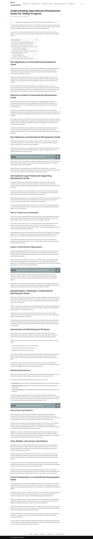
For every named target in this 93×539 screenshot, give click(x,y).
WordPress (21, 537)
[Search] (81, 3)
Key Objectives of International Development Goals (22, 45)
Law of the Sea (71, 3)
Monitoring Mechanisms (18, 53)
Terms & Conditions (59, 534)
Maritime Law (26, 3)
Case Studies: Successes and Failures (19, 56)
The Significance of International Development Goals (22, 41)
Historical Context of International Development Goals (23, 43)
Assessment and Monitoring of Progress (20, 52)
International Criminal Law (60, 3)
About (30, 534)
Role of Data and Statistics (19, 55)
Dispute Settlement (35, 3)
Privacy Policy (50, 534)
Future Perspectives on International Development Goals (23, 58)
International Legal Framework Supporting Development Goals (24, 46)
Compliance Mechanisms (47, 3)
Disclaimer (42, 534)
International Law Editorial (17, 16)
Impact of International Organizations (21, 49)
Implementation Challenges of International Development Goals (24, 50)
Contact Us (36, 534)
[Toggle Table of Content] (36, 40)
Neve (11, 537)
